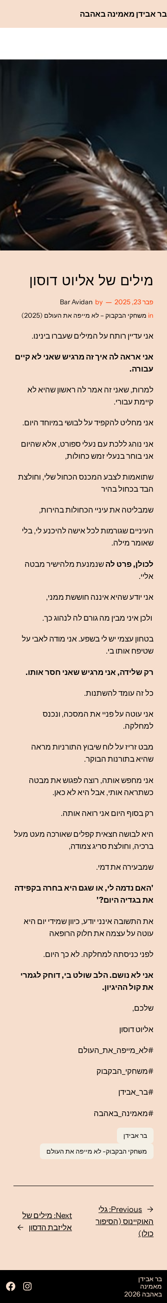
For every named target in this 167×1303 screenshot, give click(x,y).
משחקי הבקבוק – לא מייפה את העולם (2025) (84, 315)
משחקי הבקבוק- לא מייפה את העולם (96, 1151)
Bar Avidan (76, 302)
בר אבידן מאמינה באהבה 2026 (143, 1286)
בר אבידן (135, 1135)
